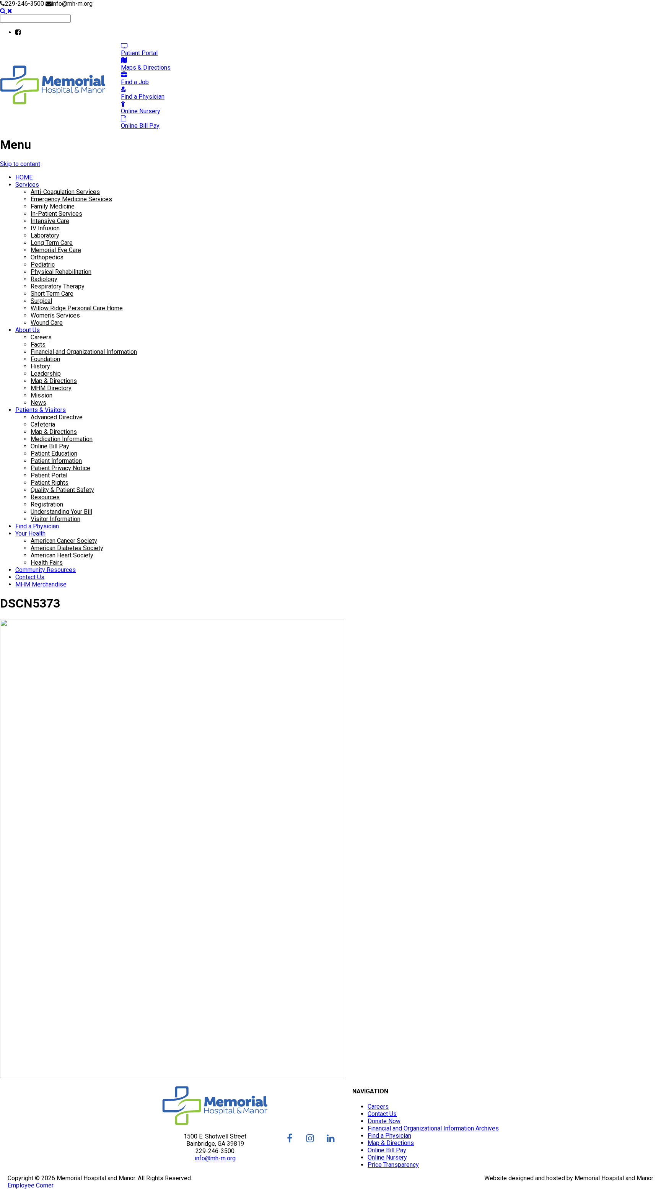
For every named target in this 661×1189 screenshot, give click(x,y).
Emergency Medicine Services (71, 199)
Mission (41, 395)
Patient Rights (49, 482)
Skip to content (20, 164)
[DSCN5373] (172, 1076)
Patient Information (56, 460)
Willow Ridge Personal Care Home (77, 308)
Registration (47, 504)
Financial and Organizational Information (84, 351)
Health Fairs (47, 562)
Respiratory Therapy (58, 286)
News (38, 402)
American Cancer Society (64, 540)
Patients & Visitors (40, 410)
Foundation (45, 359)
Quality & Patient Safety (62, 490)
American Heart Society (62, 555)
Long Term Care (52, 242)
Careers (41, 337)
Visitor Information (55, 519)
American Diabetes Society (67, 548)
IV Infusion (45, 228)
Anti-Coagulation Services (65, 191)
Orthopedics (47, 257)
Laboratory (45, 235)
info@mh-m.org (215, 1158)
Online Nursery (387, 1157)
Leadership (46, 373)
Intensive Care (50, 221)
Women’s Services (55, 315)
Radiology (44, 279)
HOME (24, 177)
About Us (27, 330)
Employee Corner (31, 1185)
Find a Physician (37, 526)
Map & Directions (54, 380)
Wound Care (47, 322)
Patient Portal (49, 475)
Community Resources (45, 569)
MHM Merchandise (41, 584)
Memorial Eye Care (56, 250)
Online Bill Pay (50, 446)
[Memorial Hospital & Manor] (53, 102)
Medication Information (62, 439)
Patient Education (54, 453)
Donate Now (384, 1121)
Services (27, 184)
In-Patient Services (56, 213)
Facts (38, 344)
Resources (45, 497)
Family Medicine (53, 206)
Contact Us (29, 577)
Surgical (41, 301)
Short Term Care (52, 293)
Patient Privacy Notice (60, 468)
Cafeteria (43, 424)
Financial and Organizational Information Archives (433, 1128)
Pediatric (43, 264)
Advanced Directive (57, 417)
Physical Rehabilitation (61, 271)
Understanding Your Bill (61, 511)
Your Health (30, 533)
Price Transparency (393, 1164)
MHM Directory (51, 388)
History (40, 366)
